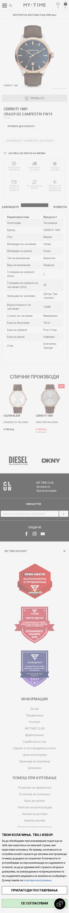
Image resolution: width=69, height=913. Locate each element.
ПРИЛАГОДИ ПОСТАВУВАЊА (34, 890)
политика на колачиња (37, 880)
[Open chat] (59, 903)
